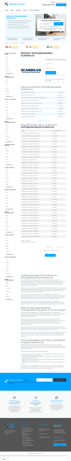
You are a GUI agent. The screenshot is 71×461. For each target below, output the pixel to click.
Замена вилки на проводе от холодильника (31, 103)
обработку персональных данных (54, 26)
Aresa (7, 68)
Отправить (59, 444)
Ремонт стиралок (26, 428)
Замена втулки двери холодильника (29, 108)
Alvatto (7, 265)
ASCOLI (7, 91)
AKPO (7, 151)
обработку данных (55, 250)
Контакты (18, 10)
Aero (7, 293)
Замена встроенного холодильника (29, 105)
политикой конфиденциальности (60, 455)
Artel (7, 88)
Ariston (7, 70)
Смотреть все (9, 73)
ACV (7, 130)
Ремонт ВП (24, 435)
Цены (12, 10)
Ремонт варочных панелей (10, 145)
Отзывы (25, 10)
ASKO (7, 240)
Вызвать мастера (51, 72)
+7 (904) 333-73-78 (48, 5)
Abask (7, 127)
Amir (7, 175)
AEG (7, 57)
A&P (7, 125)
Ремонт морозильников (9, 212)
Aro (6, 85)
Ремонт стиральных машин (10, 54)
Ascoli (7, 153)
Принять (4, 459)
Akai (7, 59)
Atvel (7, 243)
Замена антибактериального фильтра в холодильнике (34, 97)
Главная (6, 42)
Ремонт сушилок (9, 234)
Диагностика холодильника (28, 95)
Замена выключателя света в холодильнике (31, 111)
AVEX (7, 162)
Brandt (7, 251)
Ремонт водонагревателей (10, 122)
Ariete (7, 268)
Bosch (7, 248)
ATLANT (7, 93)
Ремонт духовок (9, 167)
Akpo (7, 110)
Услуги (6, 10)
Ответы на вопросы (34, 10)
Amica (7, 221)
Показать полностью (43, 120)
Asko (7, 156)
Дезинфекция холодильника (28, 92)
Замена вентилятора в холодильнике (30, 100)
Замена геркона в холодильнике (29, 113)
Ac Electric (8, 288)
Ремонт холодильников (14, 42)
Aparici (7, 139)
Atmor (7, 159)
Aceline (7, 291)
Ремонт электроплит (10, 189)
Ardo (7, 65)
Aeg (7, 133)
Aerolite (7, 296)
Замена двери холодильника (28, 116)
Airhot (7, 198)
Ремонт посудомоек (10, 99)
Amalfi (7, 136)
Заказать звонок (61, 4)
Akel (7, 62)
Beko (7, 246)
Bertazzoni (8, 273)
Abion (7, 285)
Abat (7, 80)
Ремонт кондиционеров (9, 280)
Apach (7, 203)
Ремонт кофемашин (10, 257)
